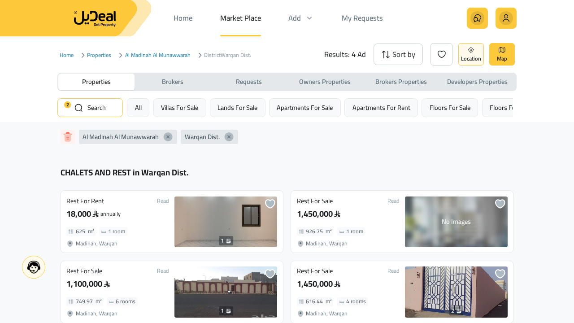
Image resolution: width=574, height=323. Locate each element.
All (138, 107)
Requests (249, 81)
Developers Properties (477, 81)
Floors (450, 107)
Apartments (305, 107)
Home (67, 55)
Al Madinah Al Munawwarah (158, 55)
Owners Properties (325, 81)
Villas (179, 107)
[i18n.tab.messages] (477, 18)
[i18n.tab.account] (506, 18)
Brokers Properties (401, 81)
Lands (237, 107)
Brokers (172, 81)
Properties (99, 55)
